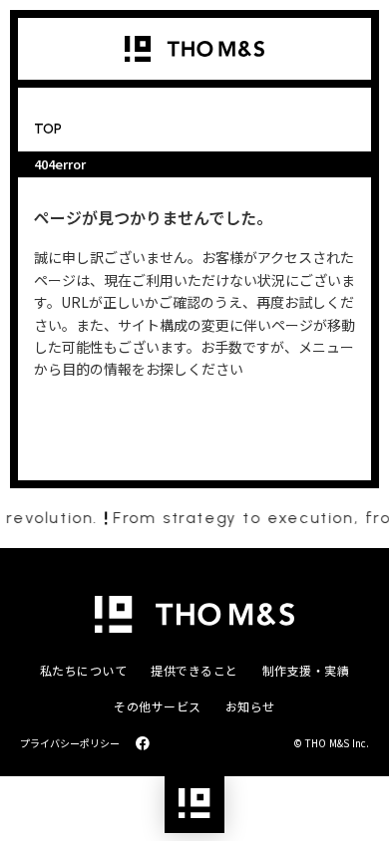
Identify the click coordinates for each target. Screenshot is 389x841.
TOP (48, 129)
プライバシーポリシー (70, 743)
